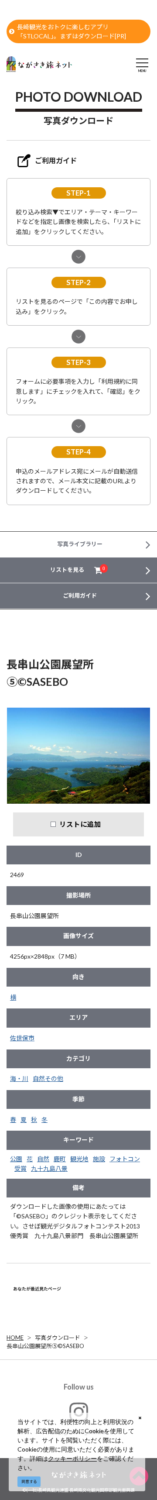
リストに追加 (80, 824)
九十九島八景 (49, 1168)
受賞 (20, 1168)
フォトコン (124, 1159)
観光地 (79, 1159)
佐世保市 (22, 1038)
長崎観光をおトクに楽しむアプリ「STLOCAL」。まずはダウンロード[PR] (71, 31)
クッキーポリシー (72, 1458)
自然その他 (48, 1078)
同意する (29, 1481)
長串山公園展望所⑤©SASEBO (45, 1345)
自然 (43, 1159)
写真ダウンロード (57, 1337)
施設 (99, 1159)
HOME (15, 1337)
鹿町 (60, 1159)
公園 (16, 1159)
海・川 (19, 1078)
